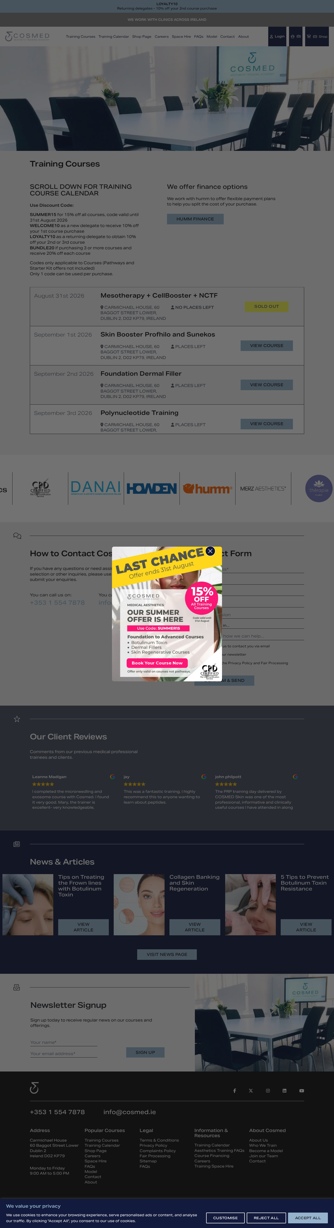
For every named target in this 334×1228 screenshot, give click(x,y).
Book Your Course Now (157, 663)
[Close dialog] (210, 551)
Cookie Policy (150, 1221)
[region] (167, 1213)
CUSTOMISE (225, 1218)
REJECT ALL (266, 1218)
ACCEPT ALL (308, 1218)
